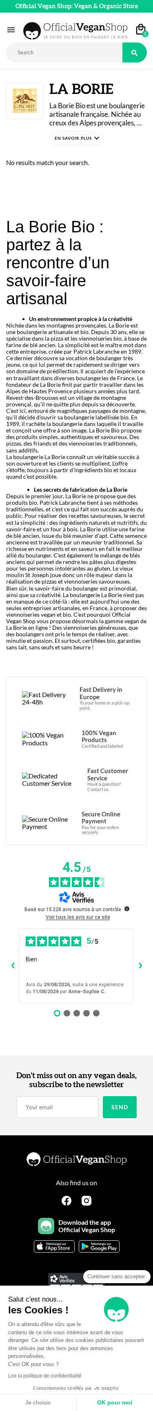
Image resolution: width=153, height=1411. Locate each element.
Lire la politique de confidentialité (45, 1376)
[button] (76, 138)
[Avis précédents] (12, 966)
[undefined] (127, 908)
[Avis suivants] (140, 966)
